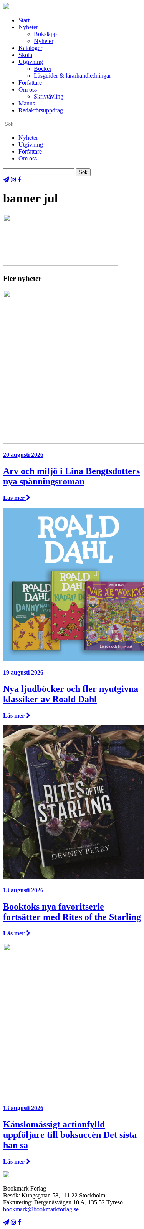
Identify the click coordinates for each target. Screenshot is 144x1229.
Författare (30, 82)
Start (24, 20)
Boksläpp (45, 34)
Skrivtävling (48, 96)
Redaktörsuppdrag (40, 110)
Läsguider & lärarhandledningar (72, 75)
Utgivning (30, 61)
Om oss (27, 89)
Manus (26, 103)
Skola (25, 55)
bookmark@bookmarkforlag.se (41, 1209)
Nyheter (28, 27)
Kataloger (30, 48)
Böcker (42, 68)
